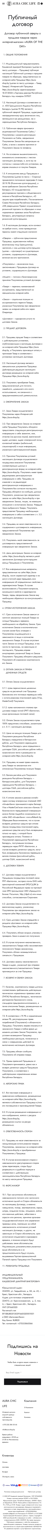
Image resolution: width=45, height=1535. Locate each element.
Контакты (27, 1417)
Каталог (27, 1412)
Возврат (5, 1472)
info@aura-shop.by (8, 1429)
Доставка (5, 1467)
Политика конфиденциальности (14, 1492)
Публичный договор (34, 1492)
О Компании (28, 1407)
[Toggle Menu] (3, 3)
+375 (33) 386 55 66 (9, 1424)
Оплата (4, 1462)
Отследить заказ (8, 1476)
